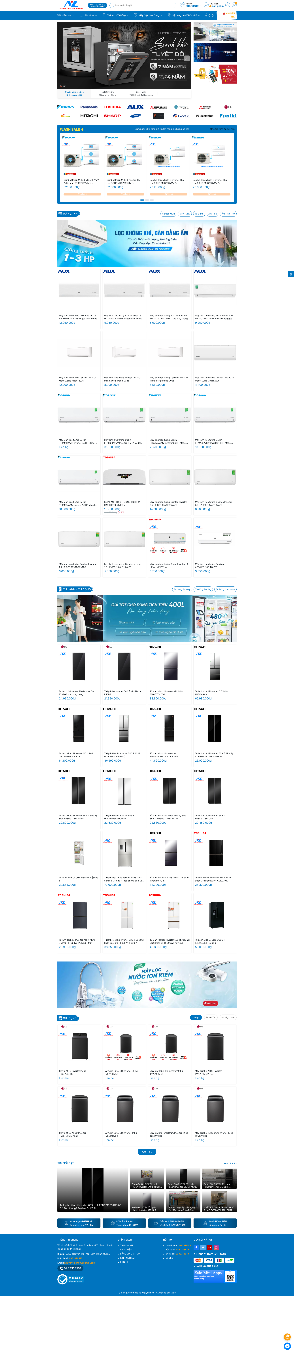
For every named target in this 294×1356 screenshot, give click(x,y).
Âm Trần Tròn (228, 213)
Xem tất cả (229, 1163)
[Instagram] (216, 1247)
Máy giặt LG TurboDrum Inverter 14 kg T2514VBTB (169, 1134)
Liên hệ (169, 1257)
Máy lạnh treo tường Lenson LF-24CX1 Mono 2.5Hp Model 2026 (78, 379)
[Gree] (181, 116)
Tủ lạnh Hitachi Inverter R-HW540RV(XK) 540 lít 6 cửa (164, 755)
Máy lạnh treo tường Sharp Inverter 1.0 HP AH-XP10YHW (169, 565)
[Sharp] (112, 116)
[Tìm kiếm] (112, 5)
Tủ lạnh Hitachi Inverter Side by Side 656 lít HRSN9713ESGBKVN (168, 817)
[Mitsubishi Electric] (204, 107)
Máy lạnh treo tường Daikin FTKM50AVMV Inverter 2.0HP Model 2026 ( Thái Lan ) (168, 441)
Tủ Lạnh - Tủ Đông (116, 15)
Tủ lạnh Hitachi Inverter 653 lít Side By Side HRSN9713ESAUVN (78, 817)
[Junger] (158, 116)
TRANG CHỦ (126, 1245)
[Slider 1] (124, 55)
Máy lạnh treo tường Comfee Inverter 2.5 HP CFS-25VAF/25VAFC (168, 503)
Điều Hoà (67, 15)
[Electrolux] (204, 116)
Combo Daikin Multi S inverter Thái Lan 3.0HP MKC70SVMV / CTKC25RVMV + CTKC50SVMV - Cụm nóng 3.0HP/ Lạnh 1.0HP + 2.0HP (210, 182)
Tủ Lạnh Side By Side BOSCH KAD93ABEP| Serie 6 (209, 941)
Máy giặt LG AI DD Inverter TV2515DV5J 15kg (72, 1134)
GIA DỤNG (69, 1018)
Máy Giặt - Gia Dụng (149, 15)
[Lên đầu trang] (287, 1328)
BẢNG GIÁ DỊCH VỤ (130, 1253)
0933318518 (193, 6)
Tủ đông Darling (203, 589)
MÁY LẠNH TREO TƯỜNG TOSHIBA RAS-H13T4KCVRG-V (122, 503)
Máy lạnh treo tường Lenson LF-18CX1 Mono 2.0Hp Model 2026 (123, 379)
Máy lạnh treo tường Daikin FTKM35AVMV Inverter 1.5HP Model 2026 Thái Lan (213, 441)
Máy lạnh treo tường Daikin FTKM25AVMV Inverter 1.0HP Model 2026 (77, 504)
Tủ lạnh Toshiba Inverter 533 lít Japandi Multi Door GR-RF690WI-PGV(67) (170, 941)
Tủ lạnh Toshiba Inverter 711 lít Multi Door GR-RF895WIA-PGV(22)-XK (213, 879)
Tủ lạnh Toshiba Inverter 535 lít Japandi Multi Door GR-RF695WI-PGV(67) (124, 941)
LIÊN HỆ (124, 1262)
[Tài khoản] (227, 4)
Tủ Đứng (199, 213)
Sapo (173, 1292)
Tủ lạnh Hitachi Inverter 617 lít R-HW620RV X (211, 693)
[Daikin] (65, 107)
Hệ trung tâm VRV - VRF (185, 15)
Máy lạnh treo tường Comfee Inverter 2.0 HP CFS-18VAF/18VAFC (213, 503)
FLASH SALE (70, 129)
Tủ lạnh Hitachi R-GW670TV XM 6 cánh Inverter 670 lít (169, 879)
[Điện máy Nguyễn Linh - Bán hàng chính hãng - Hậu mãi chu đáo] (71, 5)
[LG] (228, 107)
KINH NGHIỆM (127, 1257)
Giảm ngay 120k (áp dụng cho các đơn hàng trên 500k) (159, 129)
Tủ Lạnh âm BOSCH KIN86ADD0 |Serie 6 (78, 879)
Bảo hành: (177, 1249)
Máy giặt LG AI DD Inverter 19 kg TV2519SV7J (166, 1072)
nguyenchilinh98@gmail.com (79, 1262)
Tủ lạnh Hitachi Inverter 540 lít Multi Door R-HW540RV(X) (122, 755)
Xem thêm (147, 1152)
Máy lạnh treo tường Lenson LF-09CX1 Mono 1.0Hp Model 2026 (214, 379)
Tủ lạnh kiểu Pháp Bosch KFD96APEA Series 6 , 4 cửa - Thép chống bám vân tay (124, 879)
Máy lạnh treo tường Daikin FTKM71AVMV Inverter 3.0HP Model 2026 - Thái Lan (77, 441)
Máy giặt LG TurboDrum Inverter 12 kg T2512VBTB (214, 1134)
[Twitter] (203, 1247)
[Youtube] (209, 1247)
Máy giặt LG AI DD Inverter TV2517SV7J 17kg (208, 1072)
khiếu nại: (177, 1253)
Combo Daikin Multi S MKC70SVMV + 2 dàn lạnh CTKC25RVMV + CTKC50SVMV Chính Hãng (82, 182)
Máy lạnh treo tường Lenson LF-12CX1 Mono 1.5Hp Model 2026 (169, 379)
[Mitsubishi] (158, 107)
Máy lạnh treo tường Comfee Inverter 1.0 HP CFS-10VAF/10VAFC (122, 565)
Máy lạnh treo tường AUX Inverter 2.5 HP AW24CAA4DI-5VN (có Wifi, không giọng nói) (78, 317)
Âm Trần (212, 213)
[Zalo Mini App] (215, 1276)
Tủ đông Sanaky (182, 589)
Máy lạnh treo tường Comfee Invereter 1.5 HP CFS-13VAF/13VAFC (78, 565)
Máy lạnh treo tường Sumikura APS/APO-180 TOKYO (210, 565)
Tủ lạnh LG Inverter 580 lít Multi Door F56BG (122, 693)
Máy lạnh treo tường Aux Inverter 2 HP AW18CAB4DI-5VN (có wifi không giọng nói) (215, 317)
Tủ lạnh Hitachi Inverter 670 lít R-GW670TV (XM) (166, 693)
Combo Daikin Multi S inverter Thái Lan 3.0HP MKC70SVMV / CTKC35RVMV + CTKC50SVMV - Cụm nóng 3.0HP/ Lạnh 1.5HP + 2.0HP (167, 182)
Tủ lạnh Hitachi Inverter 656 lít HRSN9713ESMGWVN (119, 817)
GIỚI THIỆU (126, 1249)
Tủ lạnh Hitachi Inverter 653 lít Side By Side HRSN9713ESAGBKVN (214, 755)
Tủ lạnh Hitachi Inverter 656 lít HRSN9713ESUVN (210, 817)
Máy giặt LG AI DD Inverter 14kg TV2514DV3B (120, 1134)
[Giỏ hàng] (234, 4)
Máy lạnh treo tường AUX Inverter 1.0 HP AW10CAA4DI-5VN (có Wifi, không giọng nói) (169, 317)
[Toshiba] (112, 107)
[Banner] (215, 31)
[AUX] (135, 107)
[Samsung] (135, 116)
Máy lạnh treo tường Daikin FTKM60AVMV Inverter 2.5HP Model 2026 (122, 441)
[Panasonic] (89, 107)
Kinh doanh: (178, 1245)
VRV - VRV (185, 213)
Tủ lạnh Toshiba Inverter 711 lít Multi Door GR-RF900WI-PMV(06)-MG (77, 941)
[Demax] (65, 116)
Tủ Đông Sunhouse (225, 589)
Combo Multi (168, 213)
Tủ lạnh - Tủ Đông (77, 589)
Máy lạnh (70, 213)
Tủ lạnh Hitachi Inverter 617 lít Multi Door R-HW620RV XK (76, 755)
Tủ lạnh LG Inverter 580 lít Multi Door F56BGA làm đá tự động (77, 693)
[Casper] (181, 107)
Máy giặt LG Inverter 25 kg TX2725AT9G (72, 1072)
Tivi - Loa (89, 15)
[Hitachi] (89, 116)
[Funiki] (228, 116)
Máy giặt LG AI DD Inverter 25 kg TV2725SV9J (121, 1072)
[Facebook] (196, 1247)
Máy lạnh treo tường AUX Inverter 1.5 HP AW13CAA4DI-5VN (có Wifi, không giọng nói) (123, 317)
